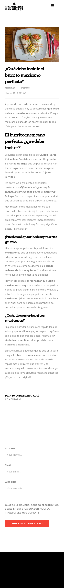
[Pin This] (20, 93)
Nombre (10, 448)
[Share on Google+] (24, 93)
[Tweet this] (14, 93)
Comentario (13, 399)
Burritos (10, 88)
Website (10, 482)
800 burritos (15, 350)
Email (8, 465)
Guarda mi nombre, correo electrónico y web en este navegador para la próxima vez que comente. (32, 509)
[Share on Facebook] (17, 93)
